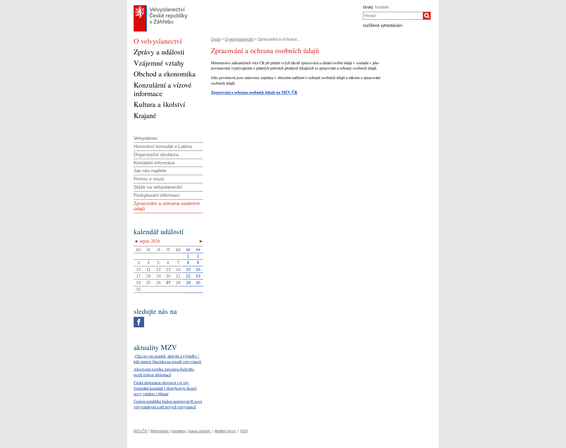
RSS (244, 431)
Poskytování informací (156, 195)
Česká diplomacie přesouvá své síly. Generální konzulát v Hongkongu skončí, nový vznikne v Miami (165, 388)
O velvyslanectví (239, 39)
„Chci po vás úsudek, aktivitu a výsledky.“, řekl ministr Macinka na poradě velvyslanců (167, 358)
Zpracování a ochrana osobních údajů (167, 206)
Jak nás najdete (150, 170)
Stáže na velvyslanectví (158, 187)
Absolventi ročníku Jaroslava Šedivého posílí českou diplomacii (164, 371)
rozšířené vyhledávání (382, 26)
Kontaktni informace (154, 162)
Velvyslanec (146, 138)
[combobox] (393, 16)
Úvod (215, 39)
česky (368, 7)
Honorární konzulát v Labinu (163, 146)
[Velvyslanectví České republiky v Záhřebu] (160, 7)
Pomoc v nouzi (149, 178)
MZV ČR (140, 431)
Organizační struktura (156, 154)
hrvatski (382, 7)
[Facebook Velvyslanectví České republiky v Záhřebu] (139, 318)
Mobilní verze (225, 431)
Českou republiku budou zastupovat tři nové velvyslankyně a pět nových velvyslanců (168, 403)
